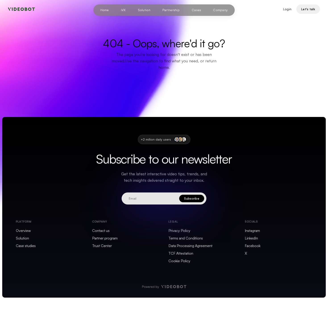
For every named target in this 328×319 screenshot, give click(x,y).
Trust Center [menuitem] (102, 245)
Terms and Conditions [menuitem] (185, 238)
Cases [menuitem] (196, 10)
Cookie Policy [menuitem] (179, 261)
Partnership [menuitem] (171, 10)
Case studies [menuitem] (26, 245)
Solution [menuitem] (144, 10)
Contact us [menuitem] (101, 230)
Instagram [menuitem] (252, 230)
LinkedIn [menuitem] (251, 238)
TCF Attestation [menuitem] (180, 253)
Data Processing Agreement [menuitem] (190, 245)
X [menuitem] (246, 253)
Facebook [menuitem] (252, 245)
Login (287, 9)
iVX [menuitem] (123, 10)
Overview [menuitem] (23, 230)
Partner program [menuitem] (105, 238)
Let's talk (308, 9)
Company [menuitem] (220, 10)
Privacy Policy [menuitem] (179, 230)
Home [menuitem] (104, 10)
